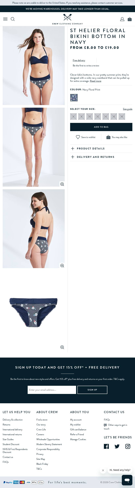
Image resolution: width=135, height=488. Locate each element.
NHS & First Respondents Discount (15, 450)
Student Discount (11, 444)
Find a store (41, 419)
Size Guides (8, 439)
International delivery (12, 429)
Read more (95, 81)
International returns (12, 434)
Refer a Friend (77, 434)
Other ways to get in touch (115, 427)
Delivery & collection (13, 419)
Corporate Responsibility (48, 449)
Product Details (91, 148)
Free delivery (79, 60)
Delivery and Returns (95, 157)
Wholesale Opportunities (48, 439)
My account (75, 419)
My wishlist (75, 424)
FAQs (6, 462)
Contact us (8, 457)
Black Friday (42, 464)
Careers (40, 434)
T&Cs (39, 469)
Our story (41, 424)
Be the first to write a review (86, 65)
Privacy (39, 454)
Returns (6, 424)
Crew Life (41, 429)
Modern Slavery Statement (49, 444)
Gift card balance (78, 429)
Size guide (127, 109)
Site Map (40, 459)
